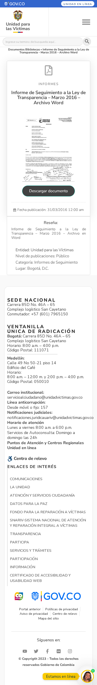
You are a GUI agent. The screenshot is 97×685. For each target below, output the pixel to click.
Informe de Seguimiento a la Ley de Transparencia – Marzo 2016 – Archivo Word (48, 97)
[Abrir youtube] (26, 651)
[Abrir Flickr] (59, 651)
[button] (21, 3)
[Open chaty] (87, 676)
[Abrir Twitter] (37, 651)
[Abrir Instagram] (71, 651)
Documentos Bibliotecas (24, 49)
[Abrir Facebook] (48, 651)
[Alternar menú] (86, 22)
